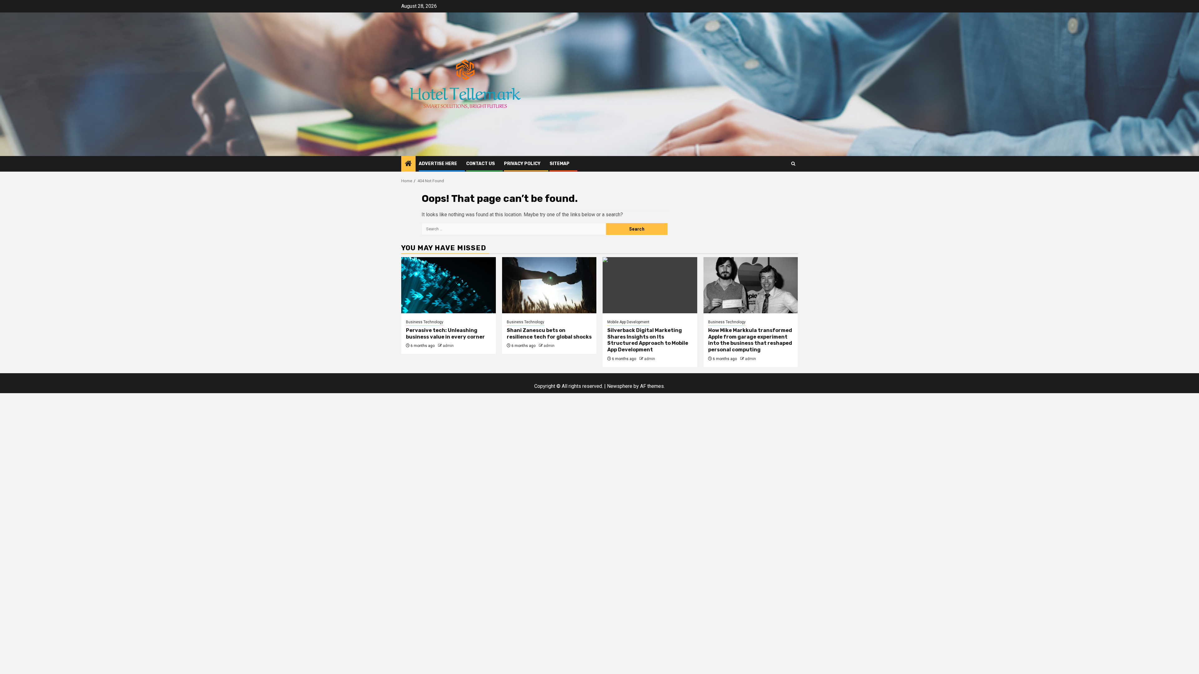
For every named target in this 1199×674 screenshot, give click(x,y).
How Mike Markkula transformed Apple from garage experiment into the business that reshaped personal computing (750, 340)
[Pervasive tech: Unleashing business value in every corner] (448, 285)
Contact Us (480, 163)
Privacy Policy (522, 163)
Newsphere (619, 386)
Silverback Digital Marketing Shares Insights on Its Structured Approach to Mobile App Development (647, 340)
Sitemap (560, 163)
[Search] (793, 164)
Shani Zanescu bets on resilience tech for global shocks (549, 333)
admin (448, 346)
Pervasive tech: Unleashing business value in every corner (445, 333)
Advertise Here (438, 163)
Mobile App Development (628, 322)
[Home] (408, 164)
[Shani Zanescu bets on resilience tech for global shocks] (549, 285)
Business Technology (424, 322)
